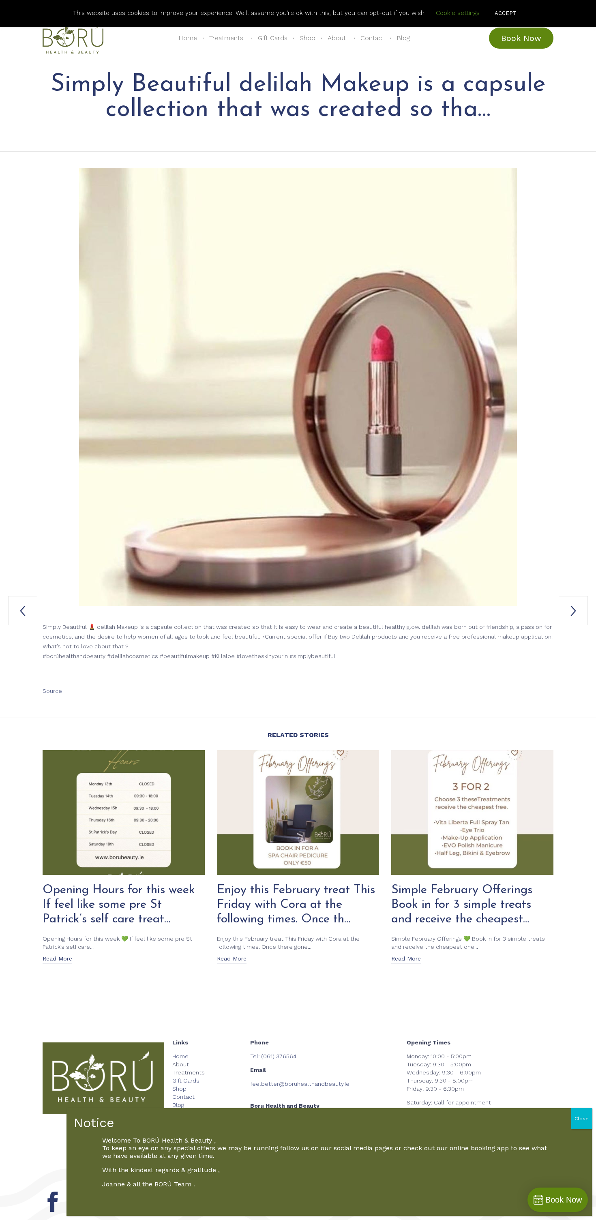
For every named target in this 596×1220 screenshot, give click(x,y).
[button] (521, 38)
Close (582, 1118)
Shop (307, 38)
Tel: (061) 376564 (273, 1056)
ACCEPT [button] (506, 13)
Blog (403, 38)
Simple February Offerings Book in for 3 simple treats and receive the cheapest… (461, 905)
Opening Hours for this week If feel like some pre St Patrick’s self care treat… (119, 905)
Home (187, 38)
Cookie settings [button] (458, 13)
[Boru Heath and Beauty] (73, 38)
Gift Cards (272, 38)
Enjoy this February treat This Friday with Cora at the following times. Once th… (296, 905)
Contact (372, 38)
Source (52, 691)
